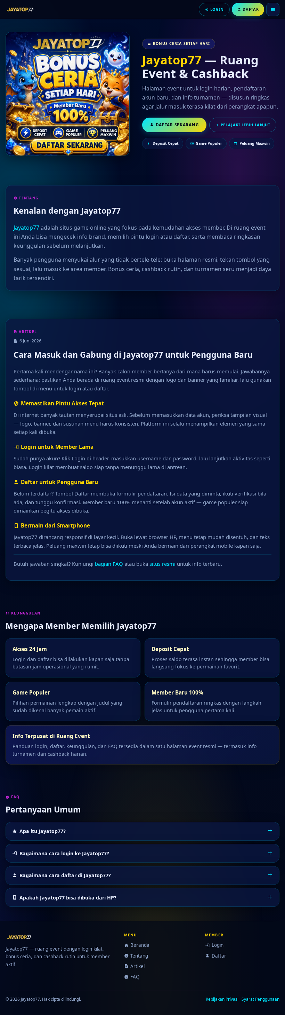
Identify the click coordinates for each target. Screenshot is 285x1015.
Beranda (139, 945)
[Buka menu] (272, 9)
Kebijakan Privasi (222, 999)
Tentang (139, 956)
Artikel (137, 966)
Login (217, 945)
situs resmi (162, 563)
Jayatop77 (172, 59)
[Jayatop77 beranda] (22, 9)
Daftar (219, 956)
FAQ (135, 977)
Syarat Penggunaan (260, 999)
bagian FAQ (109, 563)
